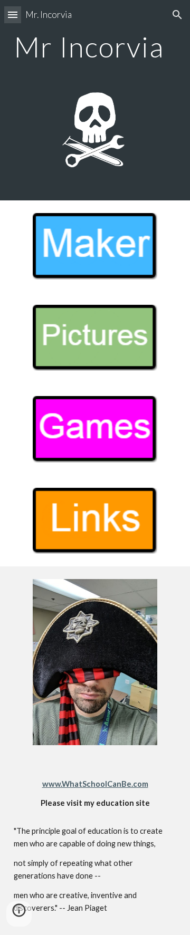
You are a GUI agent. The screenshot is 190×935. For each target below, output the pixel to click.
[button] (12, 14)
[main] (95, 46)
